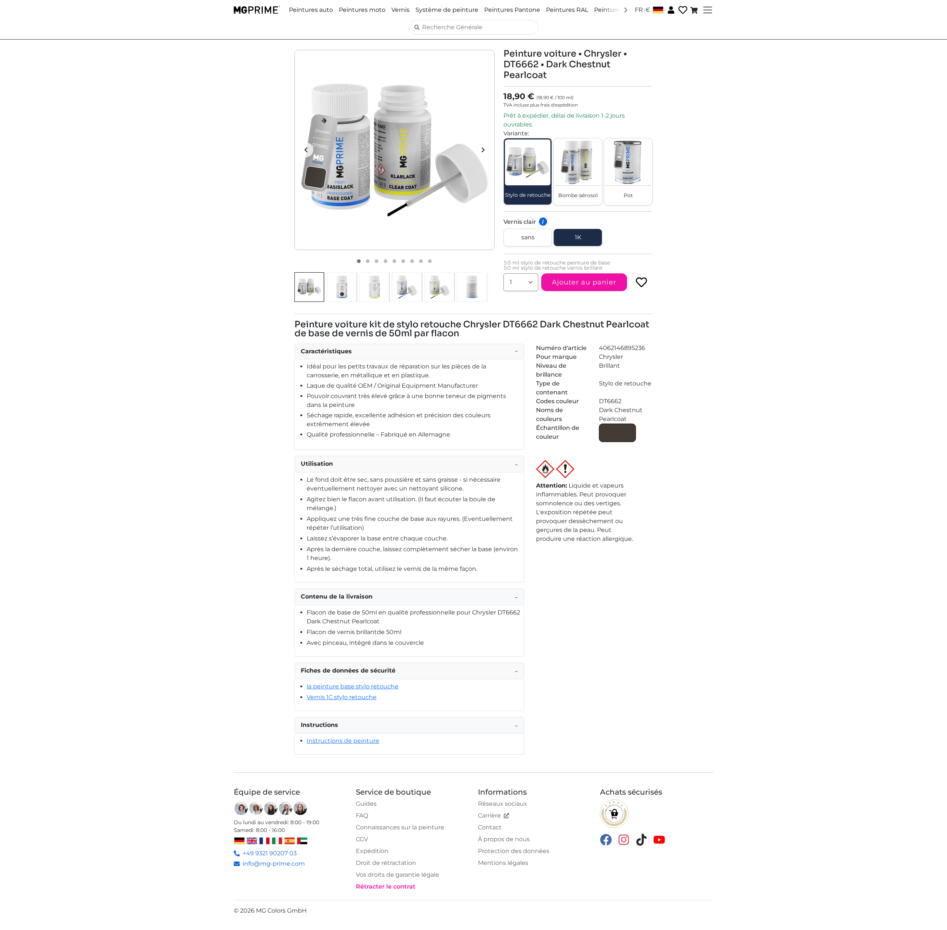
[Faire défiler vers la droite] (626, 9)
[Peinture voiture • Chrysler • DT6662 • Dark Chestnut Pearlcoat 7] (412, 261)
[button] (394, 150)
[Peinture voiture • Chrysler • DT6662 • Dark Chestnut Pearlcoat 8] (421, 261)
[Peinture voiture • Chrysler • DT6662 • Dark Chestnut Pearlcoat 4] (385, 261)
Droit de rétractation (386, 862)
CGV (362, 839)
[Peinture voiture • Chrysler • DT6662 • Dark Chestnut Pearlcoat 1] (358, 261)
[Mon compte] (670, 9)
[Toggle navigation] (707, 10)
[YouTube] (659, 839)
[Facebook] (606, 839)
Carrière (489, 815)
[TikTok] (641, 839)
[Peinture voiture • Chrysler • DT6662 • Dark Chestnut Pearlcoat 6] (403, 261)
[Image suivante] (483, 149)
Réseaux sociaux (502, 803)
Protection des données (513, 851)
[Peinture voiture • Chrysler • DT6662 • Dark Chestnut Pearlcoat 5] (394, 261)
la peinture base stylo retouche (352, 686)
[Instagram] (624, 839)
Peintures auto (311, 9)
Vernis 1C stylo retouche (342, 697)
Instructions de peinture (343, 740)
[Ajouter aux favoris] (641, 282)
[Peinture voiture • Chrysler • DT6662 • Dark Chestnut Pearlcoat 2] (367, 261)
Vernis (400, 9)
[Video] (429, 261)
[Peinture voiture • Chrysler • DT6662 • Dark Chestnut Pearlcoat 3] (376, 261)
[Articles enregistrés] (682, 10)
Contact (490, 827)
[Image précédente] (306, 149)
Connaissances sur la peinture (400, 827)
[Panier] (695, 10)
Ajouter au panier (584, 282)
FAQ (362, 815)
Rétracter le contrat (385, 886)
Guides (366, 803)
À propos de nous (504, 839)
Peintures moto (362, 9)
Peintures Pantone (512, 9)
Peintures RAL (567, 9)
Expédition (372, 851)
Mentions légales (503, 862)
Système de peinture (446, 9)
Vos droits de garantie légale (397, 874)
